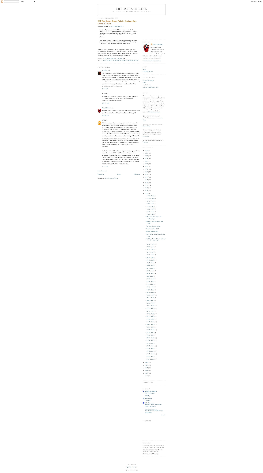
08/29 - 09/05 (151, 268)
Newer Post (101, 174)
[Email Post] (124, 58)
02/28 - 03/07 (151, 338)
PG (103, 120)
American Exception (151, 409)
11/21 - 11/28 (151, 209)
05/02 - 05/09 (151, 314)
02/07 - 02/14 (151, 346)
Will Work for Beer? (150, 393)
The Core (145, 142)
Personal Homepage (148, 80)
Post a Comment (102, 171)
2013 (146, 185)
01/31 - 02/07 (151, 348)
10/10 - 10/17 (151, 252)
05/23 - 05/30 (151, 306)
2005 (146, 373)
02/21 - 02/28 (151, 340)
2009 (146, 362)
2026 (146, 150)
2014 (146, 182)
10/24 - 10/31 (151, 247)
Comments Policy (148, 71)
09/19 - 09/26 (151, 260)
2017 (146, 174)
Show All (163, 415)
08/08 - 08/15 (151, 276)
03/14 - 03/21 (151, 332)
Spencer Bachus (132, 60)
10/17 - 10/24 (151, 249)
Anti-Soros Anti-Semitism (153, 226)
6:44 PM (105, 89)
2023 (146, 158)
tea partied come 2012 (117, 26)
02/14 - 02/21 (151, 343)
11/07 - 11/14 (151, 214)
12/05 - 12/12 (151, 204)
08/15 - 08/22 (151, 273)
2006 (146, 370)
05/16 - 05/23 (151, 308)
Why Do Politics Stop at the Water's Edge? (153, 218)
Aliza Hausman (149, 403)
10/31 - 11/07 (151, 244)
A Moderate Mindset (151, 391)
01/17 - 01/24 (151, 354)
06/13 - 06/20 (151, 298)
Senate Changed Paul (152, 231)
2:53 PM (105, 166)
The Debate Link (131, 8)
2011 (146, 191)
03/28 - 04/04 (151, 327)
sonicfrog (104, 70)
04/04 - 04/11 (151, 324)
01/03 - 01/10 (151, 359)
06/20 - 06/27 (151, 295)
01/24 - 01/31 (151, 351)
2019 (146, 169)
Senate (124, 60)
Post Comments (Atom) (111, 178)
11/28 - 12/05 (151, 206)
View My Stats (131, 467)
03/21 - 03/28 (151, 330)
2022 (146, 161)
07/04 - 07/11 (151, 290)
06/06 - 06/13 (151, 300)
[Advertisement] (153, 26)
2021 (146, 164)
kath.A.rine (146, 136)
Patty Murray (107, 60)
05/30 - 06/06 (151, 303)
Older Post (137, 174)
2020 (146, 166)
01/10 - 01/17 (151, 356)
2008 (146, 365)
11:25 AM (105, 103)
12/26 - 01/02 (151, 196)
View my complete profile (152, 60)
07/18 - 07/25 (151, 284)
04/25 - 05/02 (151, 316)
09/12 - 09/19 (151, 263)
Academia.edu (147, 85)
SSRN (144, 82)
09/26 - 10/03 (151, 257)
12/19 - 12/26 (151, 198)
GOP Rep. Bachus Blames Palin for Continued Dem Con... (155, 240)
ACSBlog (147, 396)
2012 (146, 188)
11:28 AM (105, 115)
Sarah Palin (117, 60)
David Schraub (106, 108)
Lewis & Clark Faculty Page (150, 87)
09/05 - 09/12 (151, 265)
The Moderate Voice (154, 112)
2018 (146, 172)
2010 (146, 193)
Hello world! (148, 400)
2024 (146, 156)
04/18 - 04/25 (151, 319)
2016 (146, 177)
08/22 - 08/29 (151, 271)
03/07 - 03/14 (151, 335)
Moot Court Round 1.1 (152, 229)
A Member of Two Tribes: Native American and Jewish (153, 405)
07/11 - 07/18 (151, 287)
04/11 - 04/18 (151, 322)
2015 (146, 180)
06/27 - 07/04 (151, 292)
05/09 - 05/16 (151, 311)
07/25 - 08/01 (151, 282)
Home (119, 174)
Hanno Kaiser (146, 126)
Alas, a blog (148, 398)
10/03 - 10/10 (151, 255)
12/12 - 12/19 (151, 201)
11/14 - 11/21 (151, 212)
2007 (146, 368)
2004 (146, 376)
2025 (146, 153)
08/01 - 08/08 (151, 279)
